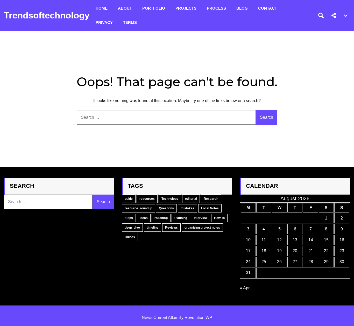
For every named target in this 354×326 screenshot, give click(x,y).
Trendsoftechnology (46, 15)
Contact (267, 8)
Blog (242, 8)
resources (147, 199)
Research (211, 199)
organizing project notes (202, 227)
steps (129, 218)
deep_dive (132, 227)
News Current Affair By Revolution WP (177, 317)
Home (102, 8)
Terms (130, 22)
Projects (185, 8)
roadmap (161, 218)
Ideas (144, 218)
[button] (334, 15)
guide (129, 199)
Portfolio (153, 8)
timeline (152, 227)
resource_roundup (138, 208)
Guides (130, 237)
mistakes (187, 208)
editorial (191, 199)
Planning (180, 218)
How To (219, 218)
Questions (166, 208)
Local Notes (210, 208)
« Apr (245, 288)
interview (200, 218)
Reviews (171, 227)
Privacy (104, 22)
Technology (169, 199)
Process (216, 8)
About (125, 8)
